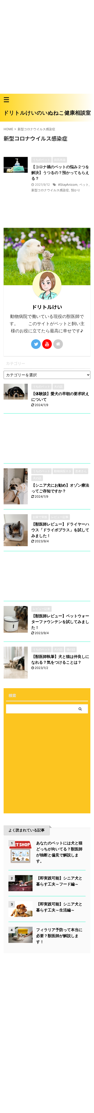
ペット (84, 184)
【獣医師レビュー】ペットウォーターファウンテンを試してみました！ (60, 621)
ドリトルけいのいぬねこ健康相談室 (47, 113)
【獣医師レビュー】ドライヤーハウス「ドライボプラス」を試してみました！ (60, 530)
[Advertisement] (47, 47)
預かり (75, 190)
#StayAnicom (67, 184)
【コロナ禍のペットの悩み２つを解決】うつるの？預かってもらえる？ (60, 172)
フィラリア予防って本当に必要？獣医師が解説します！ (59, 935)
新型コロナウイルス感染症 (50, 190)
